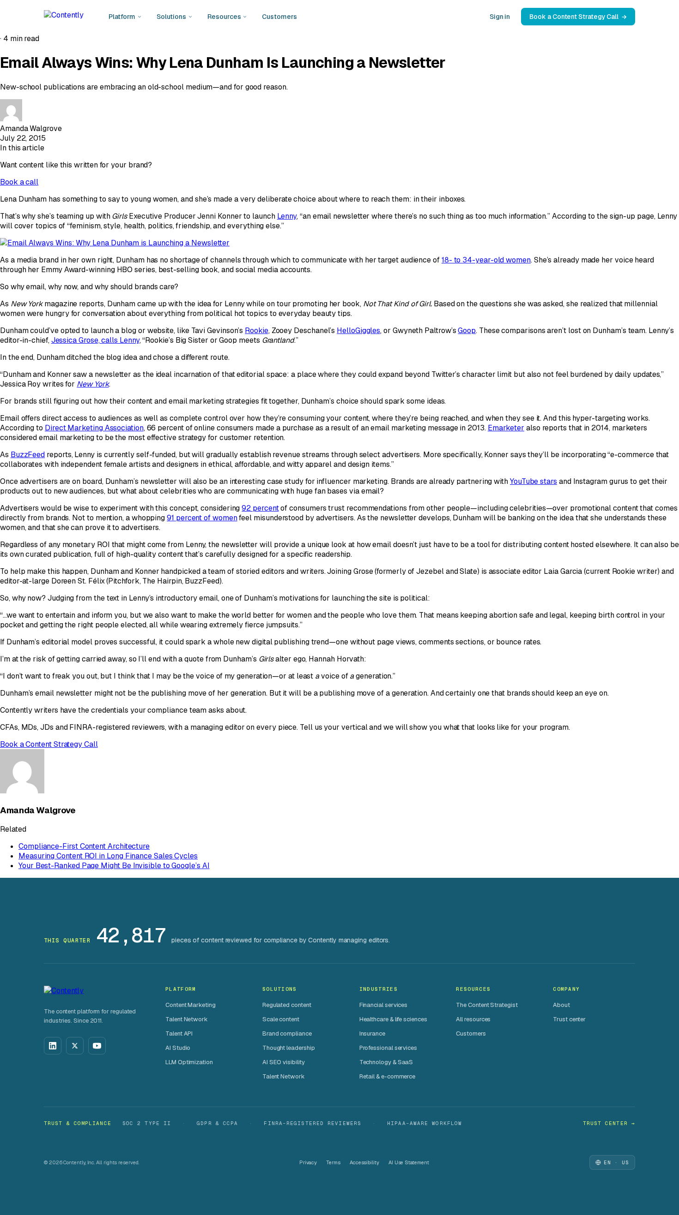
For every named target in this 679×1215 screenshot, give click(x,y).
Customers (279, 16)
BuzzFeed (28, 454)
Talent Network (186, 1019)
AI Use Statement (408, 1162)
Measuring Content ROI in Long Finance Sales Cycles (108, 856)
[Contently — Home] (64, 16)
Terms (333, 1162)
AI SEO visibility (283, 1062)
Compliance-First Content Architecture (84, 846)
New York (93, 384)
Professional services (388, 1048)
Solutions (171, 16)
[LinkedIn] (52, 1045)
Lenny (287, 216)
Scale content (280, 1019)
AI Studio (177, 1048)
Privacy (308, 1162)
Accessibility (364, 1162)
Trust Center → (609, 1123)
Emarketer (506, 428)
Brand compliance (287, 1033)
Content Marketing (190, 1005)
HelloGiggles (358, 330)
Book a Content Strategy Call (573, 16)
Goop (467, 330)
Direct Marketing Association (94, 428)
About (561, 1005)
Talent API (179, 1033)
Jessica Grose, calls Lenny (95, 340)
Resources (224, 16)
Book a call (19, 182)
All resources (473, 1019)
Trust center (569, 1019)
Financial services (383, 1005)
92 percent (260, 508)
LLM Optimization (189, 1062)
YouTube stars (533, 481)
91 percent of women (202, 518)
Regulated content (286, 1005)
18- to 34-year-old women (486, 260)
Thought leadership (288, 1048)
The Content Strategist (486, 1005)
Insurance (372, 1033)
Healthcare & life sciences (393, 1019)
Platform (122, 16)
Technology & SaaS (386, 1062)
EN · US (616, 1162)
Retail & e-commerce (387, 1076)
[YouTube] (97, 1045)
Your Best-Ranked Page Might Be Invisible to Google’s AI (114, 865)
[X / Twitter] (75, 1045)
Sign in (500, 16)
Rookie (256, 330)
